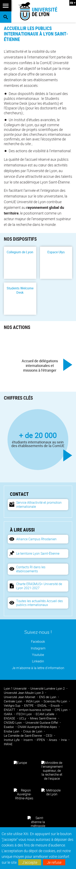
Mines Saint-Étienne (43, 718)
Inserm (29, 740)
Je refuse (54, 862)
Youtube (38, 655)
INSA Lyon (33, 701)
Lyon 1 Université (15, 688)
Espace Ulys (56, 252)
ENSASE (10, 718)
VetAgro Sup (12, 705)
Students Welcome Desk (20, 290)
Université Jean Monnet (20, 697)
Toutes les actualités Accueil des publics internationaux (39, 603)
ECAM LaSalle (45, 714)
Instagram (38, 648)
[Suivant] (67, 365)
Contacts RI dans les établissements (30, 569)
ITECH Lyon (24, 714)
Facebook (38, 641)
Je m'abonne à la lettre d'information (38, 668)
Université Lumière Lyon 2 (47, 688)
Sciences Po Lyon (56, 701)
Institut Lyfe (12, 740)
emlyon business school (35, 710)
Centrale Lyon (13, 701)
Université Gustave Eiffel (42, 723)
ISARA (8, 714)
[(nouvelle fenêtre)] (52, 770)
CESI (49, 735)
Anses (53, 740)
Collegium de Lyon (20, 252)
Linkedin (38, 661)
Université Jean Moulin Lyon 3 (24, 693)
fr (71, 3)
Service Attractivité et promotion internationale (39, 504)
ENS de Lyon (48, 697)
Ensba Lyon (12, 731)
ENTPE (29, 705)
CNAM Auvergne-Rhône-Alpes (38, 727)
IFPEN (41, 740)
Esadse (9, 727)
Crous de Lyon (33, 731)
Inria (64, 740)
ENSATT (10, 710)
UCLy (23, 718)
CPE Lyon (61, 710)
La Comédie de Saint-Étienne (23, 735)
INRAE (8, 744)
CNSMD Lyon (13, 723)
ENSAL (42, 705)
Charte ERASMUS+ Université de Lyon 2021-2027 (39, 586)
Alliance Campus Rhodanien (36, 539)
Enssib (55, 705)
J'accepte (29, 862)
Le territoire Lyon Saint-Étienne (37, 553)
